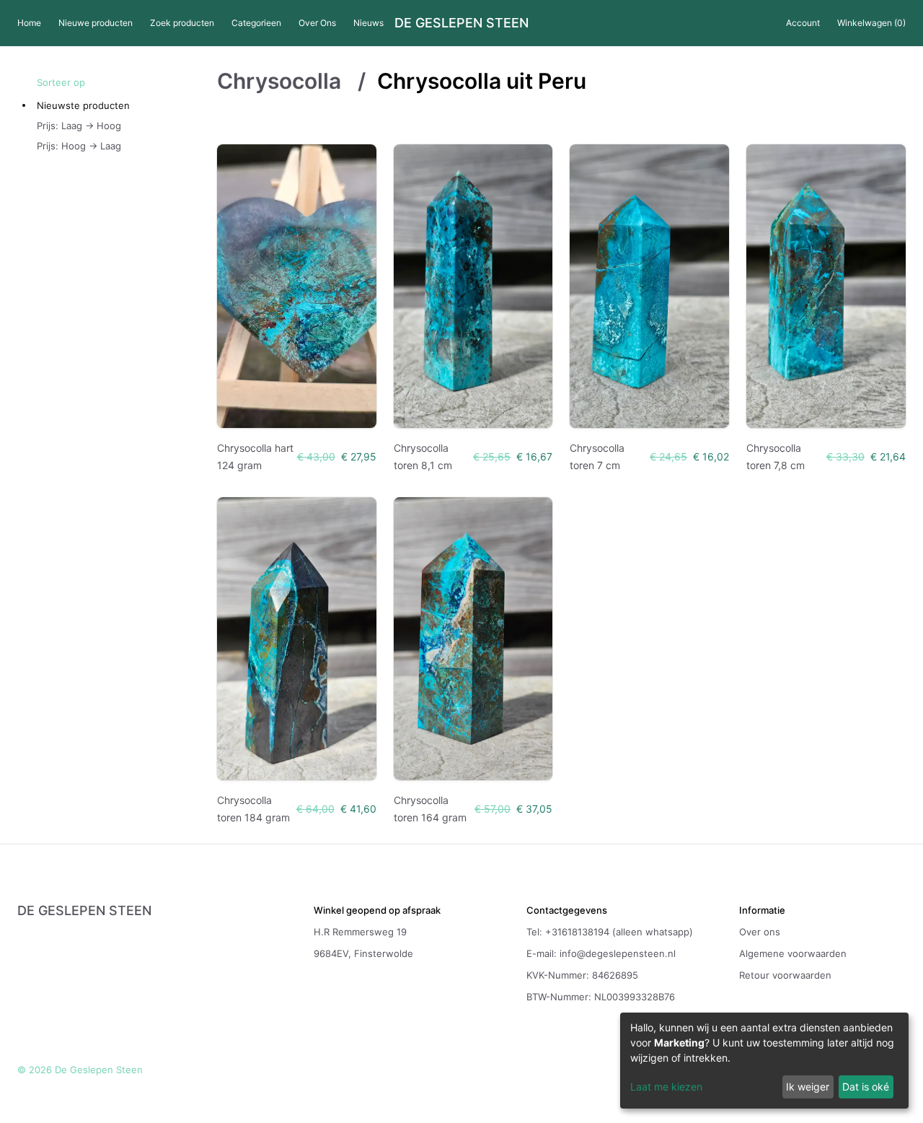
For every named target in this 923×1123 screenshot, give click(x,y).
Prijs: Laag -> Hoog (79, 125)
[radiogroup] (127, 125)
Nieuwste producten (83, 105)
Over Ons (317, 22)
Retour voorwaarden (785, 975)
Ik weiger (807, 1086)
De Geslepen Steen (461, 23)
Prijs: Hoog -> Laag (79, 146)
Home (29, 22)
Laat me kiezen (666, 1086)
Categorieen (256, 22)
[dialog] (764, 1061)
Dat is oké (865, 1086)
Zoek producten (182, 22)
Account (803, 22)
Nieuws (368, 22)
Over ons (759, 932)
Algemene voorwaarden (793, 953)
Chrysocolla (281, 81)
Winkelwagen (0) (871, 22)
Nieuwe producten (95, 22)
